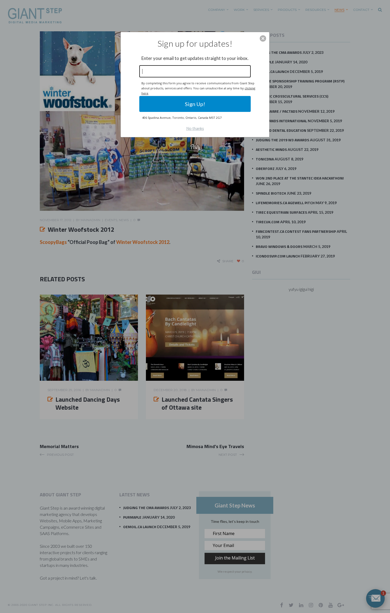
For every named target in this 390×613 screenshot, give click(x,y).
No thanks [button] (195, 128)
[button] (263, 38)
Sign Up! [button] (195, 104)
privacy (195, 157)
